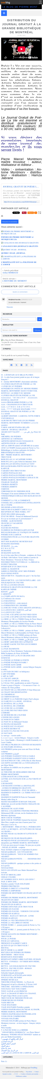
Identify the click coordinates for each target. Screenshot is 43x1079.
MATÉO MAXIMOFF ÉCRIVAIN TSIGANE (18, 801)
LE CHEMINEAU (8, 694)
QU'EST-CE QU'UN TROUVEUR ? (15, 945)
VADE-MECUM (7, 1002)
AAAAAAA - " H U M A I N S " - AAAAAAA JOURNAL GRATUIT (19, 398)
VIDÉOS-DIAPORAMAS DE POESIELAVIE (18, 1014)
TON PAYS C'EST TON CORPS (13, 989)
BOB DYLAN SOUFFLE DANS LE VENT (17, 464)
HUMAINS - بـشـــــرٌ (9, 546)
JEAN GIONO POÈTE (10, 573)
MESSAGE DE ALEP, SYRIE (12, 808)
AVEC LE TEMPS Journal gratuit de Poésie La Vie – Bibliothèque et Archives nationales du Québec (20, 449)
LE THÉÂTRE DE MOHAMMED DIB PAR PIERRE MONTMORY (18, 773)
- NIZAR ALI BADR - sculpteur (13, 847)
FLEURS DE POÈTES (9, 527)
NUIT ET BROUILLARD (11, 874)
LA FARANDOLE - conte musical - (14, 603)
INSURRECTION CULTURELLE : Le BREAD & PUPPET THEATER (20, 563)
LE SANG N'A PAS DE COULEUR (15, 731)
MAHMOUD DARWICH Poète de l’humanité (18, 797)
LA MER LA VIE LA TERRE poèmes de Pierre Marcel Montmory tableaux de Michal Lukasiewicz (19, 636)
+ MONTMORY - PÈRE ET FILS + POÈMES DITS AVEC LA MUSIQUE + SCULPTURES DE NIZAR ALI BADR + (21, 829)
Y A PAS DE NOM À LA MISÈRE (14, 1030)
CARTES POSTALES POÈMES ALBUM (17, 475)
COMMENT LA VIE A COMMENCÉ (15, 500)
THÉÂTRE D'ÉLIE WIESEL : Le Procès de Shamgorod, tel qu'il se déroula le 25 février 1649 (19, 983)
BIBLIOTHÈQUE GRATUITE (13, 452)
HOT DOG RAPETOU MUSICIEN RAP (16, 541)
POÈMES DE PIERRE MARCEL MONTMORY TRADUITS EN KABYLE (19, 903)
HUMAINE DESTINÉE (10, 543)
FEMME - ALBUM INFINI (11, 521)
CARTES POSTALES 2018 (11, 473)
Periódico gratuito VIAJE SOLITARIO (15, 884)
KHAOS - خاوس (7, 591)
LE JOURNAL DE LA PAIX (12, 703)
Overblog (34, 1067)
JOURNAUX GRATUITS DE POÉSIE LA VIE (19, 587)
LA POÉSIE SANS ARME (11, 664)
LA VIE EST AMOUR (9, 678)
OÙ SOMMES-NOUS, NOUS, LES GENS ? (18, 879)
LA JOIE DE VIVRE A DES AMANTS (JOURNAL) (21, 607)
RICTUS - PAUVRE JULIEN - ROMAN (16, 968)
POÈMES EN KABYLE (10, 913)
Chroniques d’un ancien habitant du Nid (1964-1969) (20, 493)
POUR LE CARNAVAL (10, 941)
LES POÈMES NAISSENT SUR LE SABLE (18, 756)
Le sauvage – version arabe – (11, 735)
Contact (37, 1071)
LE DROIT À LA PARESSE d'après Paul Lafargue (20, 699)
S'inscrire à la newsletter (9, 222)
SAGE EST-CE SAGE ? (10, 970)
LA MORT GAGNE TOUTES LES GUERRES (19, 644)
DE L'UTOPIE (6, 505)
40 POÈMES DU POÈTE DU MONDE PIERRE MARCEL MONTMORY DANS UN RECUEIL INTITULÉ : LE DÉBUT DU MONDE (19, 390)
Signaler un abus (7, 1074)
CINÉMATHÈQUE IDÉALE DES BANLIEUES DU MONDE (21, 497)
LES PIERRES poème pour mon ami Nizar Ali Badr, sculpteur (20, 750)
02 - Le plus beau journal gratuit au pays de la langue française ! (20, 378)
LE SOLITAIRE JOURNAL (11, 747)
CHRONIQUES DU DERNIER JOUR (15, 491)
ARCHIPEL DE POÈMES (11, 436)
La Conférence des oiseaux (11, 598)
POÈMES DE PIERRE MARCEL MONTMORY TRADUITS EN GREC (19, 898)
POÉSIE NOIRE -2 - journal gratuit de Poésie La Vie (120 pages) (20, 930)
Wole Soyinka (6, 1027)
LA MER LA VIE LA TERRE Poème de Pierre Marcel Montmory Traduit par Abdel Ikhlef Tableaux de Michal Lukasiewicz (21, 625)
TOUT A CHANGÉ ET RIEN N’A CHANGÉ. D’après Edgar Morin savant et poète (18, 994)
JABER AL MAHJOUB (10, 569)
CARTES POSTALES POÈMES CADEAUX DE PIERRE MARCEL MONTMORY (19, 478)
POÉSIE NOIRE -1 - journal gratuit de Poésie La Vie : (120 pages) (21, 926)
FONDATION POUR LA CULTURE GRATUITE (20, 537)
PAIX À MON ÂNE (8, 881)
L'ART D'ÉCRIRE (8, 674)
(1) (4, 1061)
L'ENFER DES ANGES (10, 717)
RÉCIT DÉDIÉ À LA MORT (12, 950)
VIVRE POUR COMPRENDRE (13, 1016)
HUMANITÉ (6, 550)
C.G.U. (16, 1074)
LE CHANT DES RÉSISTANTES (14, 692)
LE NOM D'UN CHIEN (10, 719)
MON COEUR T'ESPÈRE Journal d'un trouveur (19, 820)
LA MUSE (5, 646)
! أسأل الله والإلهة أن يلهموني (12, 1039)
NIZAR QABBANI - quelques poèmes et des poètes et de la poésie (21, 864)
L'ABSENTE (6, 594)
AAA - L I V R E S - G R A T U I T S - (16, 407)
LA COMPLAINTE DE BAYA (13, 596)
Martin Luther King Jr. (9, 799)
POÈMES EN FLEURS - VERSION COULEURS (20, 911)
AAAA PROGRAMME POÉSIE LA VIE (16, 402)
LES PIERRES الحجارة (10, 753)
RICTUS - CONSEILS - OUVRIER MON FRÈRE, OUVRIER (20, 962)
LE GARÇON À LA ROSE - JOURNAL (16, 701)
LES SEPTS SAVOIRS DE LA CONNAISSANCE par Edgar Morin (20, 764)
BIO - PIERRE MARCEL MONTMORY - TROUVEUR (17, 455)
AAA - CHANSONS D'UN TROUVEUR (17, 404)
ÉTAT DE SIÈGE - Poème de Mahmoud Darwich (19, 516)
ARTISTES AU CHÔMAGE (12, 438)
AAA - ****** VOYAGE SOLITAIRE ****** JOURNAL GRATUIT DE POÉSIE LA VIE (18, 410)
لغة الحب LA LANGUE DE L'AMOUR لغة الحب (20, 1052)
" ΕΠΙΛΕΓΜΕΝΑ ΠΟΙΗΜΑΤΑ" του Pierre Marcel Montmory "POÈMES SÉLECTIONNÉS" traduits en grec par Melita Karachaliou (20, 1034)
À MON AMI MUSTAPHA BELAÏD (15, 427)
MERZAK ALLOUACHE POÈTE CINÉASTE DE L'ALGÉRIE (20, 805)
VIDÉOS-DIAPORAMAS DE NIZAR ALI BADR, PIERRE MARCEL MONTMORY (20, 1010)
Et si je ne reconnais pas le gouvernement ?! (17, 518)
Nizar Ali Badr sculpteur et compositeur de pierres (19, 849)
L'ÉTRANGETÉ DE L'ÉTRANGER (15, 776)
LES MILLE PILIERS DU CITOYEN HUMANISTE (21, 744)
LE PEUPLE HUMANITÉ (11, 724)
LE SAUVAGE (6, 733)
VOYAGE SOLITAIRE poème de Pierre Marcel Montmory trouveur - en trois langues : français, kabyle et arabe (21, 1023)
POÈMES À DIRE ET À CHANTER (15, 888)
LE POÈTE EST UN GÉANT (12, 726)
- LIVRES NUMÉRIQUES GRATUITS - (16, 788)
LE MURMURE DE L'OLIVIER (13, 715)
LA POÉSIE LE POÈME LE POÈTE (15, 660)
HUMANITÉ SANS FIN (10, 553)
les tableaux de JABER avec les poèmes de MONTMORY (16, 768)
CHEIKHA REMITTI (9, 484)
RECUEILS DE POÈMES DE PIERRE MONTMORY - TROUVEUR (16, 953)
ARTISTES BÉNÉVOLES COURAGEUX (17, 441)
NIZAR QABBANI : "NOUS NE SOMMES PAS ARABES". (19, 855)
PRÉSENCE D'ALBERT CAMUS (14, 943)
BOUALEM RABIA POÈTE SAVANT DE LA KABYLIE (18, 467)
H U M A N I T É (7, 548)
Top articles (29, 1071)
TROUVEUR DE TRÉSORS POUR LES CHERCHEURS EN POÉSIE (16, 999)
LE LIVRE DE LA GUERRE (12, 708)
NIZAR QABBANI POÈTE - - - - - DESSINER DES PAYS (21, 859)
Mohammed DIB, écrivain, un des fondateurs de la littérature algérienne (19, 814)
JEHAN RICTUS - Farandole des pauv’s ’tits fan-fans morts (20, 576)
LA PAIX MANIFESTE (10, 648)
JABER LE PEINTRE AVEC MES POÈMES (18, 571)
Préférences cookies (21, 1076)
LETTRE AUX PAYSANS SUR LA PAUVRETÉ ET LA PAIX (21, 780)
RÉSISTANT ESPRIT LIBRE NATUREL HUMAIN (21, 959)
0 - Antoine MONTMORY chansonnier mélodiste (19, 381)
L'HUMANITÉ (7, 783)
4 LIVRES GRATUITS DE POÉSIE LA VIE (18, 395)
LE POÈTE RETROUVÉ (10, 728)
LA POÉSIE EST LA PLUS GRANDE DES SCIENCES (18, 656)
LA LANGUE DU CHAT (11, 612)
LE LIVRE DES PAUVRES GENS (14, 710)
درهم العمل (5, 1046)
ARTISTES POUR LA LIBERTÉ (13, 443)
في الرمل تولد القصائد (9, 1050)
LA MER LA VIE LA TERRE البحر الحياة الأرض (19, 639)
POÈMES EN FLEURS (10, 909)
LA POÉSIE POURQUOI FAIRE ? (14, 662)
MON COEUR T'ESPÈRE (11, 817)
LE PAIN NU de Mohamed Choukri (14, 722)
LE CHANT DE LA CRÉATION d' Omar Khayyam (20, 690)
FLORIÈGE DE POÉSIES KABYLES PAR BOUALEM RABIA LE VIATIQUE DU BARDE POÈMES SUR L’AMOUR (20, 532)
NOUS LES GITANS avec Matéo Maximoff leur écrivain (19, 871)
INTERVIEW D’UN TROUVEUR (14, 566)
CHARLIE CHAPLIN (9, 482)
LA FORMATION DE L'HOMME (14, 605)
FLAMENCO (6, 525)
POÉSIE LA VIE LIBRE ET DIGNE (15, 922)
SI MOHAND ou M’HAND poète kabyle (16, 975)
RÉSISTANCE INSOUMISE (12, 957)
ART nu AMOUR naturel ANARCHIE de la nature (20, 445)
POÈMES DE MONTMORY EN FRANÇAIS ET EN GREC (21, 894)
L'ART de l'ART (7, 676)
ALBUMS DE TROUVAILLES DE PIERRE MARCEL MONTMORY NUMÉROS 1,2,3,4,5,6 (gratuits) (19, 422)
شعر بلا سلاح (6, 1048)
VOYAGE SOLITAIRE (10, 1018)
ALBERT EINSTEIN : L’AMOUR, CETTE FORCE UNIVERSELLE (20, 417)
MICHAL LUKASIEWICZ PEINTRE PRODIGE (19, 811)
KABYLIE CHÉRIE (9, 589)
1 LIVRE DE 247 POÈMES (11, 386)
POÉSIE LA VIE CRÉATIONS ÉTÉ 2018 (17, 920)
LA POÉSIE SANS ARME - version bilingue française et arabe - (21, 668)
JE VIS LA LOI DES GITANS (12, 585)
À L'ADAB (5, 413)
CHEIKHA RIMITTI (9, 486)
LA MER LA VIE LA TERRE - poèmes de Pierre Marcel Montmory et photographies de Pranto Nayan (20, 631)
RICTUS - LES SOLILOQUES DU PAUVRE (18, 966)
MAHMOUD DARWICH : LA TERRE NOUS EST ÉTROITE (20, 793)
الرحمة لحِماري (7, 1041)
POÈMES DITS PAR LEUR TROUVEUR (17, 906)
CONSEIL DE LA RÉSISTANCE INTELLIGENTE (20, 502)
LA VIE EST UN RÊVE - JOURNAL (15, 680)
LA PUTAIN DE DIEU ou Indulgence (15, 671)
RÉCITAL (5, 947)
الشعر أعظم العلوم (8, 1043)
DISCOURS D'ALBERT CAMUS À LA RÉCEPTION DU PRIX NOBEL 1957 (16, 510)
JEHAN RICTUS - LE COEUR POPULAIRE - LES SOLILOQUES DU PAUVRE (20, 581)
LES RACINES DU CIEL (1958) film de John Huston (21, 760)
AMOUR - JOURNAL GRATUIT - (14, 429)
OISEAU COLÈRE (8, 877)
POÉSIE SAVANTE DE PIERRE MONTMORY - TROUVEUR (20, 935)
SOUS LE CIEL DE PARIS (11, 977)
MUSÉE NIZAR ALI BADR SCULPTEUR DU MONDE (19, 834)
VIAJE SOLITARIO (9, 1005)
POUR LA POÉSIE (8, 938)
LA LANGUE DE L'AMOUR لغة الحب (16, 610)
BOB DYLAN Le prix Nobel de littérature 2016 (18, 461)
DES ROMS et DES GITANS (12, 507)
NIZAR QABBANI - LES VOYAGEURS (16, 852)
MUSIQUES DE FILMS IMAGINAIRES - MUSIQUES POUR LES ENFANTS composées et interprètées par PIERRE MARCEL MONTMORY (20, 840)
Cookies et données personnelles (29, 1074)
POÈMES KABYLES (9, 918)
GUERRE (5, 539)
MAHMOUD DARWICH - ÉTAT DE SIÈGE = (19, 790)
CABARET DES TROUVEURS (13, 470)
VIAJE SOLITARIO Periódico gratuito (15, 1007)
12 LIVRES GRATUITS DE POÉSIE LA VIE (18, 384)
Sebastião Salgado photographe (12, 973)
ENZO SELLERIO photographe (13, 514)
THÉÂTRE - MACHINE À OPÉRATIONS (17, 986)
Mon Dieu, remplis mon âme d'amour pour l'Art (18, 822)
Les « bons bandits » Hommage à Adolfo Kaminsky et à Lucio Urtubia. (21, 741)
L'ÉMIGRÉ (5, 712)
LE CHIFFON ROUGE (10, 696)
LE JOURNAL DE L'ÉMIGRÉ (13, 706)
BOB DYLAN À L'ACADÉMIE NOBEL (16, 459)
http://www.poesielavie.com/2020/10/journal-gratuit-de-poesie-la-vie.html (21, 202)
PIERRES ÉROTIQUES (10, 886)
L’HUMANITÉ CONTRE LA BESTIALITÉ (18, 785)
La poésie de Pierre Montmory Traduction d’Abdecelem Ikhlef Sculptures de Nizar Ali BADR (21, 652)
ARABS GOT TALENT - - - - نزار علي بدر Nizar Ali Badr (21, 433)
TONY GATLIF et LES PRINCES (14, 991)
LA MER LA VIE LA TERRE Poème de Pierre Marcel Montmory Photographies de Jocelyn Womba (21, 620)
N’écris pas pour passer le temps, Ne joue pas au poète (20, 845)
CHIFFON (5, 489)
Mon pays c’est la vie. (9, 824)
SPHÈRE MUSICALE (9, 979)
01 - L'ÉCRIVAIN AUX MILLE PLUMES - (17, 375)
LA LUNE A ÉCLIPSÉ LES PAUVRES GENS (19, 614)
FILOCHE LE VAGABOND (12, 523)
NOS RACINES (7, 868)
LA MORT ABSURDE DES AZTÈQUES (17, 642)
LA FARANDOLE (8, 601)
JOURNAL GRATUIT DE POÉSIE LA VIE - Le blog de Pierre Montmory (21, 186)
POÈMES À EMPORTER (11, 890)
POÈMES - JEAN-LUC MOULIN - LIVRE (17, 916)
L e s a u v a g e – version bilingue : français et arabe (20, 737)
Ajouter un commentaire (20, 292)
